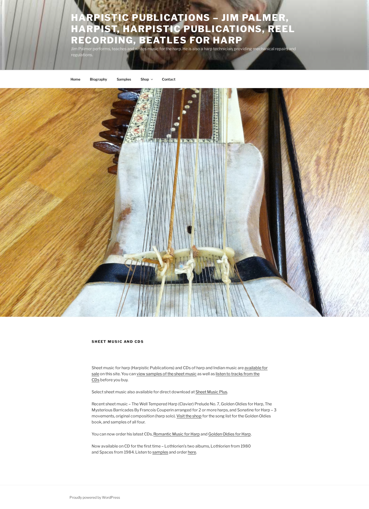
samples (160, 452)
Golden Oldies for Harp (229, 434)
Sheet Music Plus (211, 392)
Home (75, 79)
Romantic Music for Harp (176, 434)
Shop (145, 79)
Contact (168, 79)
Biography (98, 79)
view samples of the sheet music (167, 373)
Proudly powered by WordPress (95, 497)
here (192, 452)
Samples (124, 79)
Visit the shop (189, 416)
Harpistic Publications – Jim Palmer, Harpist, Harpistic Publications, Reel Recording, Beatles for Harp (183, 29)
